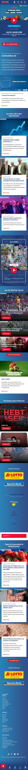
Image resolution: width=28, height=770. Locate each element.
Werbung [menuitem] (4, 726)
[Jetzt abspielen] (14, 270)
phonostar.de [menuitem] (5, 720)
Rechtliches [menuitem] (5, 735)
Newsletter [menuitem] (4, 699)
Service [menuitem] (4, 695)
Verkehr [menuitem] (3, 707)
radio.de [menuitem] (4, 717)
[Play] (3, 766)
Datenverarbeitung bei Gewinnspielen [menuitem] (9, 741)
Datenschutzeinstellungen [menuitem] (7, 740)
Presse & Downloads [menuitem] (6, 704)
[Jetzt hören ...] (14, 20)
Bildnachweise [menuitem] (5, 746)
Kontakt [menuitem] (3, 698)
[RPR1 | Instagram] (8, 754)
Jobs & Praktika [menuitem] (5, 701)
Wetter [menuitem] (3, 708)
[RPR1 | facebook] (11, 754)
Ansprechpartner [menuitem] (5, 731)
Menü (20, 768)
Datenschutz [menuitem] (4, 738)
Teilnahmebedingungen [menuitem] (6, 743)
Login (25, 768)
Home (10, 768)
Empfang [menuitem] (4, 712)
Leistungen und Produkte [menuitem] (7, 728)
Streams (15, 768)
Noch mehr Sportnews (14, 354)
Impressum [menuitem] (4, 737)
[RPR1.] (5, 2)
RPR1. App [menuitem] (4, 716)
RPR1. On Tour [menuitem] (5, 705)
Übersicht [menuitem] (4, 714)
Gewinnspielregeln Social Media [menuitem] (8, 744)
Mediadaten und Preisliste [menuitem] (7, 729)
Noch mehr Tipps (14, 660)
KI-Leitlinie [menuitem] (4, 747)
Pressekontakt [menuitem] (5, 702)
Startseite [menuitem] (5, 694)
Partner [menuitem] (3, 722)
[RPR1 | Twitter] (18, 754)
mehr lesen (4, 105)
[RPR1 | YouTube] (15, 754)
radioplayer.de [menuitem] (5, 719)
